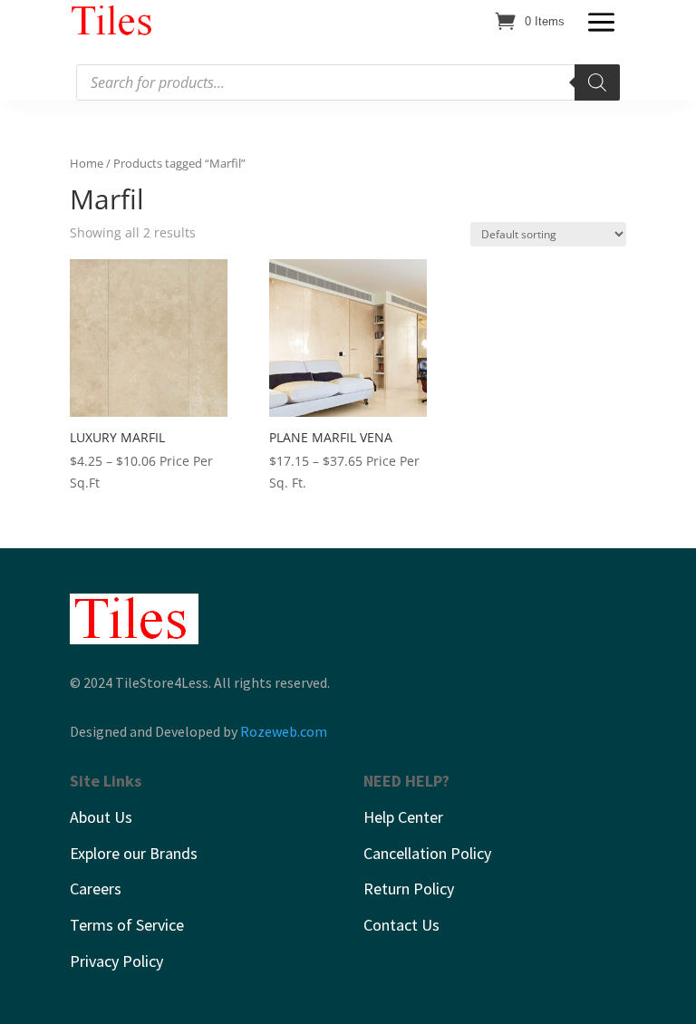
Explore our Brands (134, 853)
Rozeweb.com (283, 731)
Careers (95, 888)
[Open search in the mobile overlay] (348, 82)
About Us (101, 817)
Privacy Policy (116, 961)
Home (86, 163)
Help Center (403, 817)
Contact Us (401, 924)
